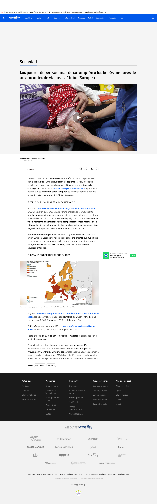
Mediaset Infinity (123, 386)
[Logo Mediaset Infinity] (35, 439)
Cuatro (119, 399)
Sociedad (28, 61)
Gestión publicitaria (109, 474)
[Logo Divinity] (122, 439)
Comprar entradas (100, 386)
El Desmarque (122, 395)
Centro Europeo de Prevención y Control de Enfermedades (66, 208)
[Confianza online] (78, 495)
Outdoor (49, 414)
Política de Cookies (95, 474)
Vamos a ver (51, 405)
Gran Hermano (52, 386)
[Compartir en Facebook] (97, 169)
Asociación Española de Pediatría (69, 188)
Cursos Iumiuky (99, 395)
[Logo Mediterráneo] (107, 463)
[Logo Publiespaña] (78, 463)
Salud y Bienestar (100, 404)
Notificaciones (75, 402)
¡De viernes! (51, 409)
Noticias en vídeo (29, 399)
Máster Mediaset (76, 414)
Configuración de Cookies (78, 474)
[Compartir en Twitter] (86, 169)
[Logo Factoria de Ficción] (64, 447)
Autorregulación (76, 397)
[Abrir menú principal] (153, 18)
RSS (119, 474)
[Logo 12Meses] (122, 455)
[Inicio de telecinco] (3, 18)
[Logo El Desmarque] (35, 447)
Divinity (119, 404)
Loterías (25, 390)
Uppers (119, 390)
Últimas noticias (29, 395)
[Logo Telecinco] (64, 439)
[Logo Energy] (122, 447)
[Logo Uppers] (64, 455)
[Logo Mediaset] (78, 428)
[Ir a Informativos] (14, 18)
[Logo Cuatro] (93, 439)
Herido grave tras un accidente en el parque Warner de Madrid (24, 12)
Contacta (73, 386)
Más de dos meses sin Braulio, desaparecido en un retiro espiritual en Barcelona (78, 12)
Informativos (39, 365)
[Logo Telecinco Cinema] (93, 455)
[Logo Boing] (93, 447)
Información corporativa (45, 474)
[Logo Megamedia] (79, 484)
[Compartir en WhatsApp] (81, 169)
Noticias (25, 386)
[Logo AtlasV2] (49, 463)
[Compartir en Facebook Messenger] (92, 169)
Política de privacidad (62, 474)
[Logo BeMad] (35, 455)
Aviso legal (31, 474)
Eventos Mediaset (100, 399)
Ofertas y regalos (100, 390)
